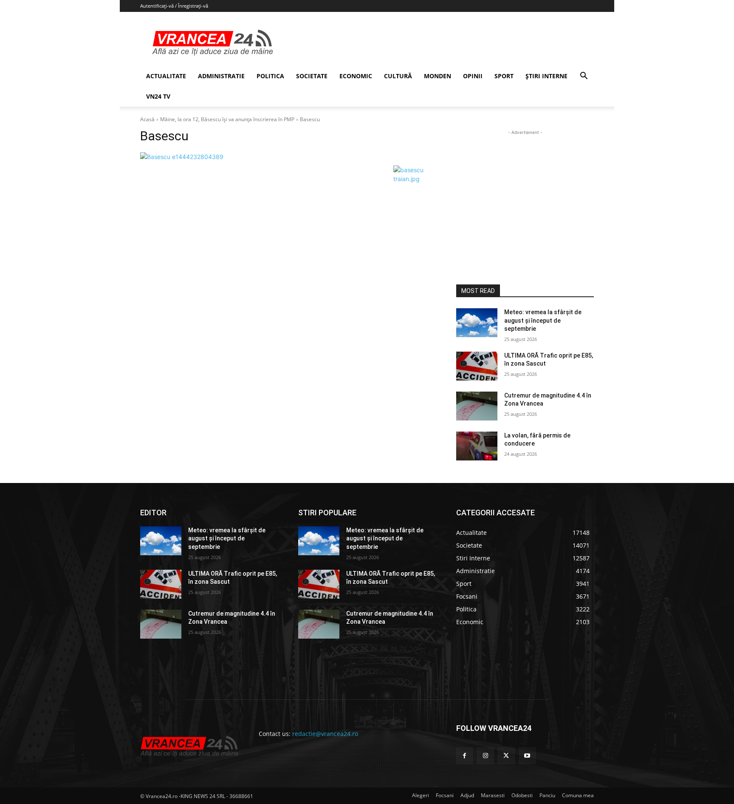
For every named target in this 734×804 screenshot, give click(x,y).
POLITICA (270, 76)
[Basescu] (288, 156)
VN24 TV (158, 96)
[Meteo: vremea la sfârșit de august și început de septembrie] (476, 322)
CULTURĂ (398, 76)
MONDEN (437, 76)
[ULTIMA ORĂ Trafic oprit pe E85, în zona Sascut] (476, 366)
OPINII (473, 76)
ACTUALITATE (166, 76)
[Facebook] (464, 755)
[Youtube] (527, 755)
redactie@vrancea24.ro (325, 734)
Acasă (147, 119)
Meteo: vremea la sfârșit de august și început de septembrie (543, 320)
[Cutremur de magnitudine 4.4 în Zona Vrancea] (476, 406)
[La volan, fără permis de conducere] (476, 446)
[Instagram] (485, 755)
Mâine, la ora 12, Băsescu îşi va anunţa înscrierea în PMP (227, 119)
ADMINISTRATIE (221, 76)
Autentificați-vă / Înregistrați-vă (174, 6)
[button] (583, 77)
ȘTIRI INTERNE (546, 76)
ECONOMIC (355, 76)
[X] (506, 755)
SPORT (504, 76)
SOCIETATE (311, 76)
